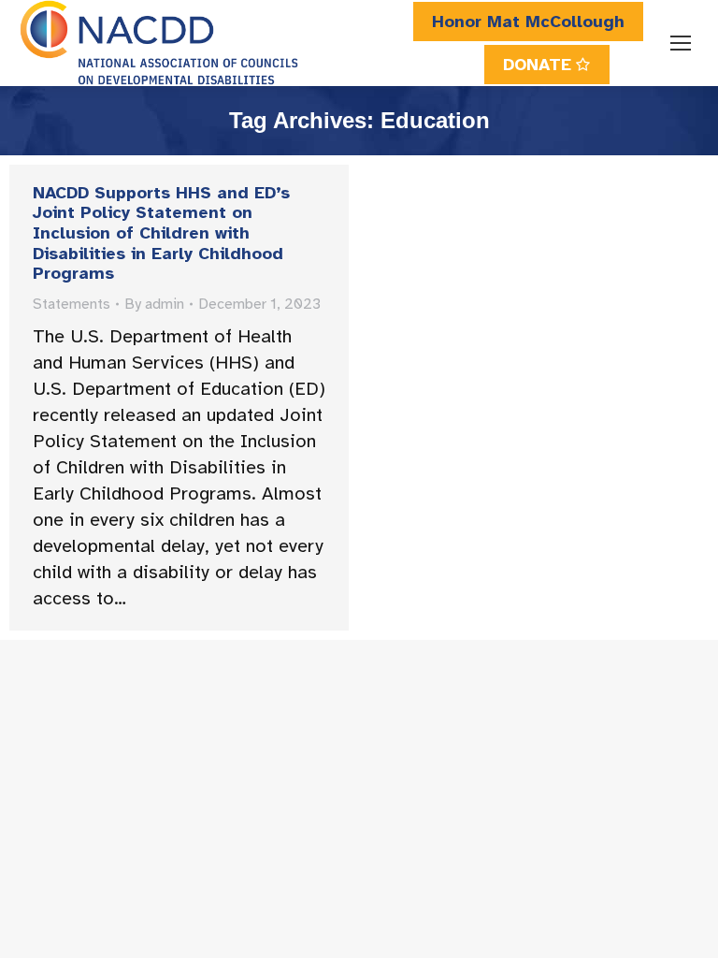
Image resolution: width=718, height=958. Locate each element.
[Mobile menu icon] (680, 43)
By (154, 304)
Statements (71, 304)
